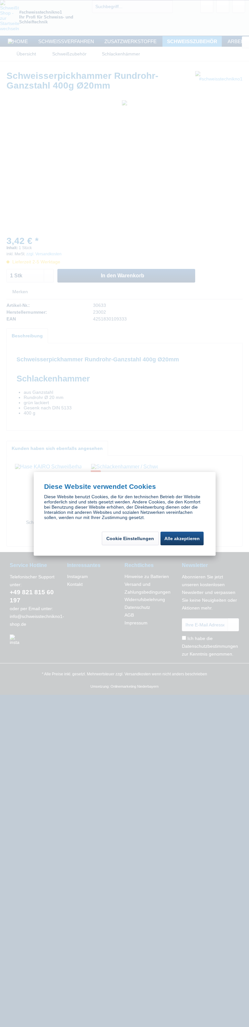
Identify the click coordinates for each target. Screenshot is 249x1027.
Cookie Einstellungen (130, 538)
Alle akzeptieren (182, 538)
